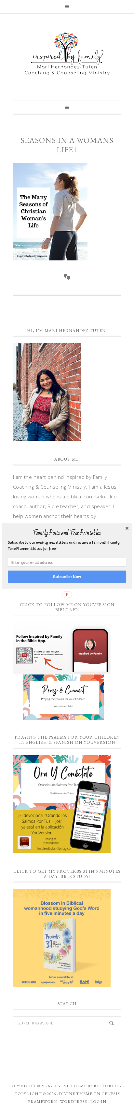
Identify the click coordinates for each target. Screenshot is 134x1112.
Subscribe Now (67, 576)
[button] (67, 533)
